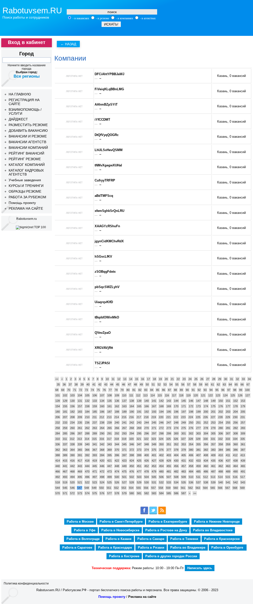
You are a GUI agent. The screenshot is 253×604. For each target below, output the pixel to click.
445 (94, 466)
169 (169, 406)
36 (64, 384)
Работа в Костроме (124, 556)
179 (243, 406)
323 (153, 438)
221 (168, 417)
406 (191, 455)
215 (124, 417)
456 (176, 466)
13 (124, 379)
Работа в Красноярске (222, 539)
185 (94, 411)
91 (193, 389)
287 (80, 433)
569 (242, 487)
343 (109, 444)
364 (72, 449)
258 (57, 427)
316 (102, 438)
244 (146, 422)
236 (87, 422)
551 (109, 487)
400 (146, 455)
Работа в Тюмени (184, 539)
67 (248, 384)
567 (227, 487)
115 (160, 395)
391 (80, 455)
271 (154, 427)
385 (228, 449)
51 (153, 384)
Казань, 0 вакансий (231, 76)
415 (65, 460)
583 (154, 493)
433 (198, 460)
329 (198, 438)
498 (102, 476)
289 (94, 433)
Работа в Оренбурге (227, 547)
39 (82, 384)
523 (94, 482)
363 (65, 449)
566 (220, 487)
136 (117, 400)
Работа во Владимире (187, 547)
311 (65, 438)
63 (224, 384)
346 (131, 444)
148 (206, 400)
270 (146, 427)
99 (240, 389)
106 (94, 395)
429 (169, 460)
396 (117, 455)
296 (146, 433)
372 (131, 449)
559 (168, 487)
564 (205, 487)
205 (243, 411)
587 (183, 493)
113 (145, 395)
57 (188, 384)
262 (87, 427)
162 (117, 406)
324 (161, 438)
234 (72, 422)
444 (87, 466)
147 (198, 400)
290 (102, 433)
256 (235, 422)
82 (139, 389)
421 (109, 460)
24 (190, 379)
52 (159, 384)
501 (124, 476)
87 (169, 389)
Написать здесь (199, 568)
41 (93, 384)
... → (98, 78)
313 (79, 438)
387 (243, 449)
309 (243, 433)
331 (213, 438)
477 (139, 471)
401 (154, 455)
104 (80, 395)
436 (220, 460)
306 (220, 433)
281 (228, 427)
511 (198, 476)
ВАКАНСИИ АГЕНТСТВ (27, 142)
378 (176, 449)
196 (176, 411)
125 (233, 395)
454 (161, 466)
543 (243, 482)
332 (220, 438)
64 (230, 384)
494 (72, 476)
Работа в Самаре (150, 539)
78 (116, 389)
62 (218, 384)
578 (117, 493)
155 (65, 406)
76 (104, 389)
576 (102, 493)
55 (176, 384)
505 (154, 476)
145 (183, 400)
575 (94, 493)
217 (139, 417)
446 (102, 466)
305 (213, 433)
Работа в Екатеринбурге (167, 521)
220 (161, 417)
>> (194, 493)
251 (198, 422)
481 (169, 471)
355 (198, 444)
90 (187, 389)
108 (109, 395)
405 (183, 455)
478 (146, 471)
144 (176, 400)
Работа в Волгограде (83, 539)
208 (72, 417)
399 (139, 455)
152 (235, 400)
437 (228, 460)
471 (94, 471)
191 (139, 411)
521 (80, 482)
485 (198, 471)
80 (127, 389)
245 (154, 422)
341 (94, 444)
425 (139, 460)
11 (113, 379)
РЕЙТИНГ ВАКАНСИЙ (26, 153)
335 (242, 438)
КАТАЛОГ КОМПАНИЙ (27, 165)
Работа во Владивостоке (212, 530)
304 (206, 433)
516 (235, 476)
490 (235, 471)
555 (138, 487)
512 (205, 476)
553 (124, 487)
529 (139, 482)
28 (213, 379)
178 (235, 406)
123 (218, 395)
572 (72, 493)
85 (157, 389)
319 (124, 438)
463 (228, 466)
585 (169, 493)
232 (57, 422)
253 (213, 422)
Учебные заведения (25, 180)
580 (131, 493)
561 (183, 487)
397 (124, 455)
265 (109, 427)
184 (87, 411)
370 (117, 449)
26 (201, 379)
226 (205, 417)
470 (87, 471)
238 (102, 422)
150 (220, 400)
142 (161, 400)
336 (57, 444)
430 (176, 460)
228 (220, 417)
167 (154, 406)
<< (56, 379)
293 (124, 433)
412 (235, 455)
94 (211, 389)
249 (183, 422)
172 (191, 406)
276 (191, 427)
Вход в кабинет (26, 42)
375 (154, 449)
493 (65, 476)
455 (169, 466)
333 (228, 438)
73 (86, 389)
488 (220, 471)
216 (131, 417)
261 (80, 427)
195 (169, 411)
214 (116, 417)
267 (124, 427)
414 (57, 460)
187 (109, 411)
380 (191, 449)
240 (117, 422)
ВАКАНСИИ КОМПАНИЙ (28, 148)
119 (188, 395)
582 (146, 493)
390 (72, 455)
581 (139, 493)
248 (176, 422)
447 (109, 466)
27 (207, 379)
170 (176, 406)
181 (65, 411)
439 (243, 460)
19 (160, 379)
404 (176, 455)
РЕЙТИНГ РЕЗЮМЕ (25, 159)
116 (167, 395)
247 (169, 422)
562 (190, 487)
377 (169, 449)
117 (174, 395)
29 (219, 379)
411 (228, 455)
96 (222, 389)
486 (206, 471)
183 (80, 411)
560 (175, 487)
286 (72, 433)
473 (109, 471)
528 (131, 482)
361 (243, 444)
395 (109, 455)
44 (111, 384)
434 (206, 460)
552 (116, 487)
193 (154, 411)
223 (183, 417)
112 (138, 395)
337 (65, 444)
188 (117, 411)
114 (152, 395)
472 (102, 471)
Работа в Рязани (151, 547)
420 (102, 460)
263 (94, 427)
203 (228, 411)
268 (131, 427)
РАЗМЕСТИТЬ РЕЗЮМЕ (28, 125)
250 (191, 422)
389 (65, 455)
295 (139, 433)
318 (116, 438)
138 (131, 400)
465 (243, 466)
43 (105, 384)
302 (191, 433)
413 (242, 455)
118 (181, 395)
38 (76, 384)
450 (131, 466)
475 (124, 471)
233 (65, 422)
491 (243, 471)
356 (206, 444)
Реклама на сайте (142, 597)
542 (235, 482)
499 (109, 476)
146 (191, 400)
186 (102, 411)
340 (87, 444)
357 (213, 444)
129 (65, 400)
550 (101, 487)
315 (94, 438)
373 (139, 449)
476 (131, 471)
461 (213, 466)
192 (146, 411)
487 (213, 471)
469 (80, 471)
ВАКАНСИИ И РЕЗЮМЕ (28, 136)
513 (213, 476)
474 (117, 471)
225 (198, 417)
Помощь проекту (22, 203)
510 (191, 476)
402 (161, 455)
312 (72, 438)
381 (198, 449)
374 (146, 449)
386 (235, 449)
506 (161, 476)
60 (206, 384)
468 (72, 471)
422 (117, 460)
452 (146, 466)
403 (169, 455)
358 (220, 444)
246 (161, 422)
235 (80, 422)
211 (94, 417)
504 (146, 476)
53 (165, 384)
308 (235, 433)
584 (161, 493)
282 (235, 427)
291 (109, 433)
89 (181, 389)
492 (57, 476)
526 (117, 482)
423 (124, 460)
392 (87, 455)
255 (228, 422)
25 (195, 379)
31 (231, 379)
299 (169, 433)
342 (102, 444)
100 (247, 389)
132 (87, 400)
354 (191, 444)
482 (176, 471)
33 (243, 379)
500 (117, 476)
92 (199, 389)
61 (212, 384)
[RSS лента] (162, 513)
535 (183, 482)
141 (154, 400)
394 (102, 455)
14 (130, 379)
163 (124, 406)
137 (124, 400)
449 (124, 466)
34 (249, 379)
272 (161, 427)
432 (191, 460)
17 (148, 379)
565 (213, 487)
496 (87, 476)
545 (65, 487)
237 (94, 422)
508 (176, 476)
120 (195, 395)
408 (206, 455)
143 (169, 400)
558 (161, 487)
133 (94, 400)
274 (176, 427)
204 (235, 411)
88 (175, 389)
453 (154, 466)
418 (87, 460)
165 (139, 406)
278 (206, 427)
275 (183, 427)
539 (213, 482)
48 (135, 384)
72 (80, 389)
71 (74, 389)
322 (146, 438)
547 (79, 487)
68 (56, 389)
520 (72, 482)
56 (182, 384)
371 (124, 449)
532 (161, 482)
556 (146, 487)
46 (123, 384)
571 (65, 493)
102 (65, 395)
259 (65, 427)
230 (235, 417)
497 (94, 476)
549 (94, 487)
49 (141, 384)
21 (172, 379)
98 (234, 389)
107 (102, 395)
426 (146, 460)
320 (131, 438)
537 (198, 482)
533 (169, 482)
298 (161, 433)
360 (235, 444)
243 (139, 422)
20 (166, 379)
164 (131, 406)
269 (139, 427)
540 (220, 482)
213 (109, 417)
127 (247, 395)
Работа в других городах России (171, 556)
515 (228, 476)
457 (183, 466)
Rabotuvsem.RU (32, 10)
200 (206, 411)
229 (228, 417)
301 (183, 433)
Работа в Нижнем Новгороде (217, 521)
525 (109, 482)
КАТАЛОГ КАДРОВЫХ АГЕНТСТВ (26, 172)
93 (205, 389)
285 (65, 433)
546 (72, 487)
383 (213, 449)
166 (146, 406)
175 (213, 406)
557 (153, 487)
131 (80, 400)
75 (98, 389)
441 (65, 466)
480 (161, 471)
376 (161, 449)
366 (87, 449)
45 (117, 384)
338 (72, 444)
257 (243, 422)
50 (147, 384)
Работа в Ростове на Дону (166, 530)
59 (200, 384)
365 (80, 449)
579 (124, 493)
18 (154, 379)
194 (161, 411)
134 (102, 400)
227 (213, 417)
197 (183, 411)
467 (65, 471)
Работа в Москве (80, 521)
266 (117, 427)
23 (184, 379)
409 (213, 455)
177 (228, 406)
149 (213, 400)
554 (131, 487)
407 (198, 455)
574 (87, 493)
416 (72, 460)
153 (243, 400)
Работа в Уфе (84, 530)
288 (87, 433)
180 (57, 411)
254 (220, 422)
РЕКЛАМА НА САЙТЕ (26, 208)
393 (94, 455)
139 (139, 400)
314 (87, 438)
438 (235, 460)
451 (139, 466)
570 (57, 493)
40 (87, 384)
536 (191, 482)
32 (237, 379)
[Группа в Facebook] (144, 513)
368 (102, 449)
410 (220, 455)
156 (72, 406)
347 (139, 444)
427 (154, 460)
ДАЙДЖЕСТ (18, 119)
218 (146, 417)
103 (72, 395)
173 (198, 406)
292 (117, 433)
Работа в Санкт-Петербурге (121, 521)
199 (198, 411)
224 (191, 417)
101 (57, 395)
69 (62, 389)
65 (236, 384)
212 (102, 417)
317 (109, 438)
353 (183, 444)
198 (191, 411)
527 (124, 482)
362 (57, 449)
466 (57, 471)
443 (80, 466)
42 (99, 384)
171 (183, 406)
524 (102, 482)
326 (176, 438)
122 (210, 395)
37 (70, 384)
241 (124, 422)
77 (110, 389)
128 (57, 400)
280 (220, 427)
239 (109, 422)
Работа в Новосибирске (120, 530)
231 (242, 417)
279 (213, 427)
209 (80, 417)
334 (235, 438)
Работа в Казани (118, 539)
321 (139, 438)
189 (124, 411)
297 (154, 433)
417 (80, 460)
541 (228, 482)
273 (169, 427)
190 (131, 411)
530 (146, 482)
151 (228, 400)
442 (72, 466)
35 (58, 384)
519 (65, 482)
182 (72, 411)
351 (169, 444)
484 (191, 471)
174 (206, 406)
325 (168, 438)
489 (228, 471)
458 (191, 466)
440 (57, 466)
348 (146, 444)
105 (87, 395)
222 (176, 417)
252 (206, 422)
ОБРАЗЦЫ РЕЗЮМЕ (25, 191)
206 (57, 417)
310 (57, 438)
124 (225, 395)
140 (146, 400)
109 (117, 395)
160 (102, 406)
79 (122, 389)
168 (161, 406)
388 (57, 455)
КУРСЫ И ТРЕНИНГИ (26, 186)
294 (131, 433)
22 (178, 379)
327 (183, 438)
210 (87, 417)
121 (203, 395)
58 (194, 384)
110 (124, 395)
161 (109, 406)
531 (154, 482)
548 (86, 487)
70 (68, 389)
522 (87, 482)
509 (183, 476)
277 (198, 427)
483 (183, 471)
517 (242, 476)
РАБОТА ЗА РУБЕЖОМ (27, 197)
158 (87, 406)
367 (94, 449)
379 (183, 449)
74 (92, 389)
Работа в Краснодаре (115, 547)
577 (109, 493)
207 (65, 417)
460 (206, 466)
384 (220, 449)
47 (129, 384)
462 (220, 466)
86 (163, 389)
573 (80, 493)
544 (57, 487)
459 (198, 466)
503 (139, 476)
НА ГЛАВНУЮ (20, 94)
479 (154, 471)
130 (72, 400)
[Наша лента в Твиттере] (153, 513)
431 (183, 460)
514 (220, 476)
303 (198, 433)
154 (57, 406)
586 (176, 493)
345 (124, 444)
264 (102, 427)
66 (242, 384)
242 (131, 422)
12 (118, 379)
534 (176, 482)
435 (213, 460)
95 (216, 389)
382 (206, 449)
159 (94, 406)
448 (117, 466)
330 (205, 438)
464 (235, 466)
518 (57, 482)
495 (80, 476)
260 (72, 427)
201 (213, 411)
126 (240, 395)
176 (220, 406)
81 (133, 389)
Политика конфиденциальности (26, 583)
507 (169, 476)
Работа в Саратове (77, 547)
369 (109, 449)
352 (176, 444)
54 (170, 384)
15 (136, 379)
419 (94, 460)
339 (80, 444)
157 (80, 406)
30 (225, 379)
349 (154, 444)
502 (131, 476)
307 (228, 433)
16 (142, 379)
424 (131, 460)
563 (198, 487)
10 (107, 379)
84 (151, 389)
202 (220, 411)
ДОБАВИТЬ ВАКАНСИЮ (28, 131)
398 (131, 455)
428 (161, 460)
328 (191, 438)
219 (153, 417)
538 (206, 482)
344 (117, 444)
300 (176, 433)
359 (228, 444)
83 (145, 389)
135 (109, 400)
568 (235, 487)
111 (131, 395)
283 (243, 427)
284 (57, 433)
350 (161, 444)
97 (228, 389)
